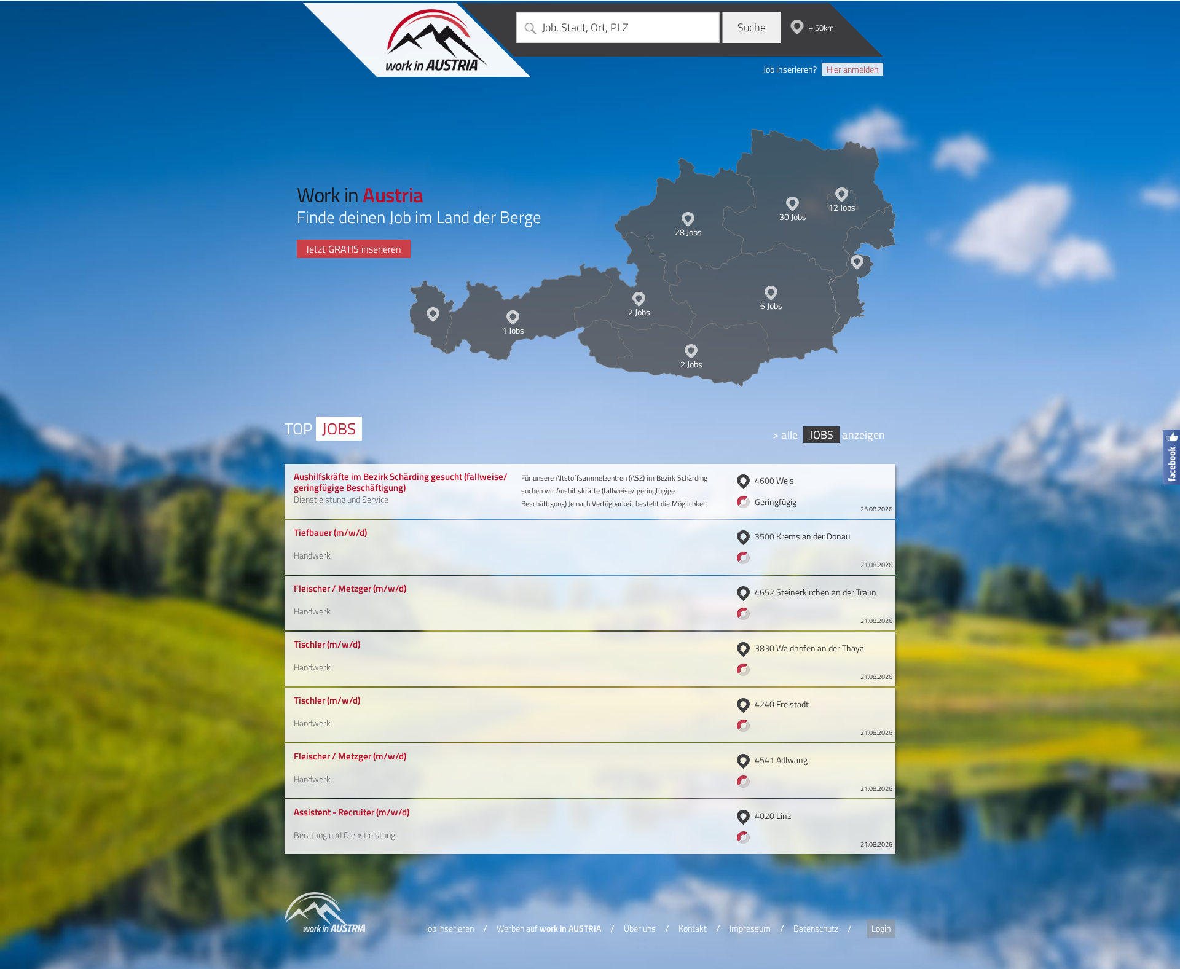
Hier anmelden (852, 69)
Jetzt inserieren (353, 248)
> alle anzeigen (829, 435)
